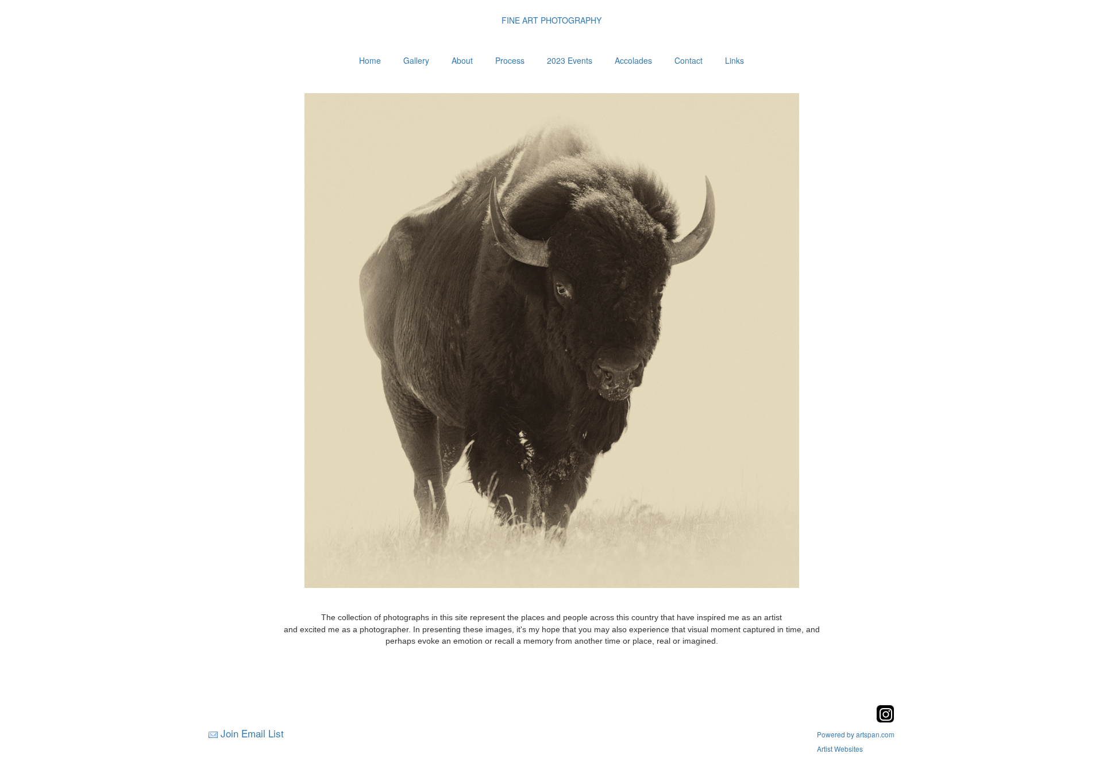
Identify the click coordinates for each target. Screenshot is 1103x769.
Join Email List (252, 733)
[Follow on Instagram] (885, 719)
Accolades (633, 60)
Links (734, 60)
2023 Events (569, 60)
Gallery (416, 60)
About (462, 60)
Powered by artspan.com (855, 734)
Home (370, 60)
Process (509, 60)
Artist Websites (840, 748)
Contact (688, 60)
